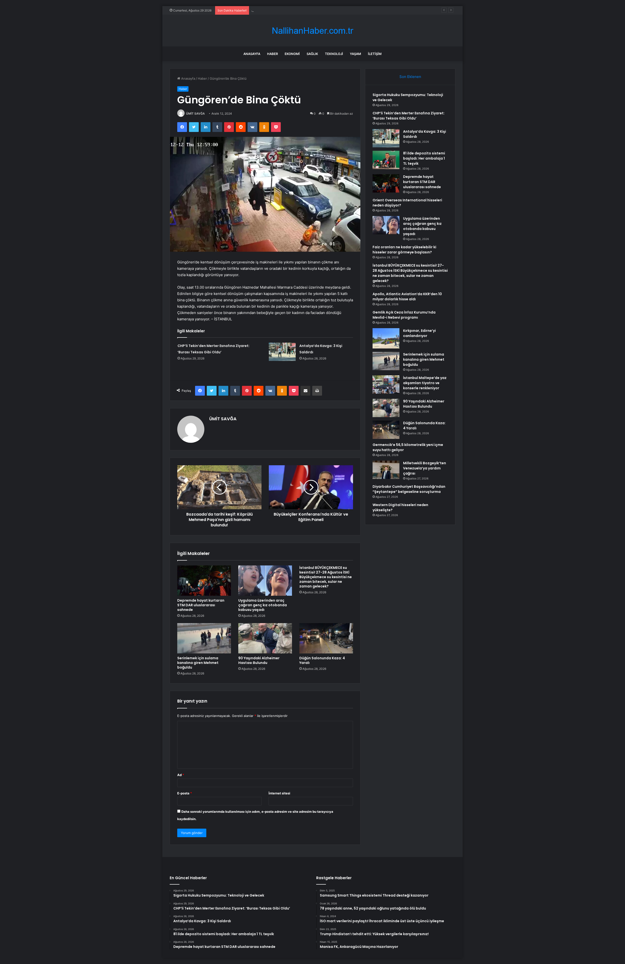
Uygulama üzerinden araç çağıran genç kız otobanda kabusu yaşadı (262, 605)
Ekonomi (292, 54)
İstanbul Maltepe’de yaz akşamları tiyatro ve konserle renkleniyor (425, 382)
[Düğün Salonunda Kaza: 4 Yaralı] (326, 638)
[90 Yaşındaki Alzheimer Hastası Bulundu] (265, 638)
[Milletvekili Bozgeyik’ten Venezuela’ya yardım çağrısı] (386, 470)
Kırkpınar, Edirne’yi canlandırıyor (419, 333)
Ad (180, 775)
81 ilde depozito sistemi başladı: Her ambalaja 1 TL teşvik (424, 158)
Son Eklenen (410, 76)
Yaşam (355, 54)
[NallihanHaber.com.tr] (312, 31)
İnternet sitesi (279, 793)
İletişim (375, 54)
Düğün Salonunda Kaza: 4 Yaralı (322, 660)
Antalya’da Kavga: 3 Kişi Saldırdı (275, 10)
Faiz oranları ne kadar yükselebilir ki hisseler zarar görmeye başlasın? (404, 250)
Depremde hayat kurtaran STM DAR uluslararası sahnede (200, 605)
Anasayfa (251, 54)
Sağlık (312, 54)
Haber (272, 54)
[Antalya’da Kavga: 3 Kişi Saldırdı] (282, 352)
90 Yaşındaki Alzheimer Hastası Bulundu (259, 660)
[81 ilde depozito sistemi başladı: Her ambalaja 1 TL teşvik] (386, 160)
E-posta (184, 793)
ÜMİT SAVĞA (195, 113)
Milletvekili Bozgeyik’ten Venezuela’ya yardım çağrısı (424, 468)
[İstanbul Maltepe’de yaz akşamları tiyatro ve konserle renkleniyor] (386, 384)
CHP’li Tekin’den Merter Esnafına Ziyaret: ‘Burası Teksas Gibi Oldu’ (409, 116)
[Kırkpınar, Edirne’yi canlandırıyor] (386, 338)
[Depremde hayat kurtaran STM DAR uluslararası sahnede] (204, 580)
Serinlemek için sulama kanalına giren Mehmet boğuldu (198, 663)
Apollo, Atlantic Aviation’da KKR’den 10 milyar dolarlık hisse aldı (407, 297)
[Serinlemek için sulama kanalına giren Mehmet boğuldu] (204, 638)
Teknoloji (334, 54)
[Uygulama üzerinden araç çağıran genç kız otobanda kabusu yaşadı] (265, 580)
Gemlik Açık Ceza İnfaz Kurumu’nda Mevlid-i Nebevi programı (404, 315)
